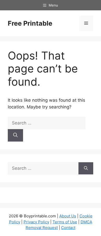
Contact (68, 227)
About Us (67, 215)
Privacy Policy (36, 221)
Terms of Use (65, 221)
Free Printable (30, 23)
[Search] (15, 135)
